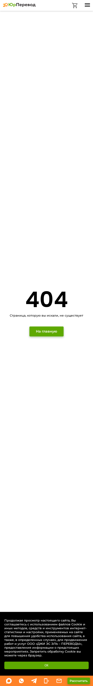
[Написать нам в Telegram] (34, 681)
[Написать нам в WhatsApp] (9, 681)
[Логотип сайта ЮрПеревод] (19, 6)
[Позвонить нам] (46, 681)
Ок (46, 665)
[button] (78, 681)
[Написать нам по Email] (59, 681)
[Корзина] (75, 5)
